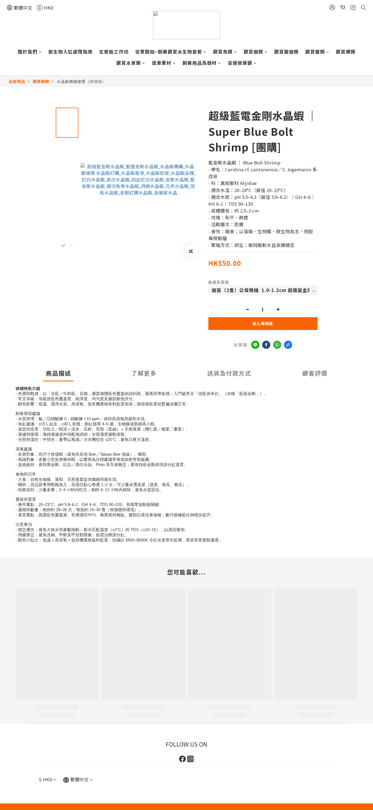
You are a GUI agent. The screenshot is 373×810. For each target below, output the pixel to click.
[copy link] (288, 345)
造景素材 (161, 63)
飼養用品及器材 (199, 63)
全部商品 (17, 81)
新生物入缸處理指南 (70, 51)
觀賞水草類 (128, 63)
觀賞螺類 (346, 51)
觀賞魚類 (223, 51)
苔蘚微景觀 (240, 63)
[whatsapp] (277, 345)
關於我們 (27, 51)
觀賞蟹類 (315, 51)
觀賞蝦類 (253, 51)
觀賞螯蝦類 (286, 51)
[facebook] (266, 345)
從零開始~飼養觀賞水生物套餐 (168, 51)
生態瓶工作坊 (114, 51)
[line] (255, 345)
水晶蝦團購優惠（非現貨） (81, 81)
